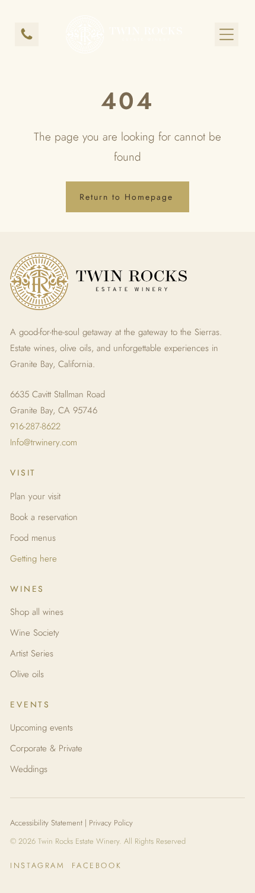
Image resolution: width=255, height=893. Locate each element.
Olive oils (27, 674)
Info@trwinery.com (43, 442)
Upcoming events (41, 727)
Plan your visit (35, 496)
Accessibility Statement (46, 822)
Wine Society (34, 632)
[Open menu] (226, 34)
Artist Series (31, 653)
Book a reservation (44, 517)
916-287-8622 (35, 426)
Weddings (28, 769)
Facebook (97, 865)
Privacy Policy (111, 822)
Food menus (33, 537)
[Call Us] (27, 38)
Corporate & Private (46, 748)
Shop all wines (36, 611)
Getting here (33, 558)
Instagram (37, 865)
